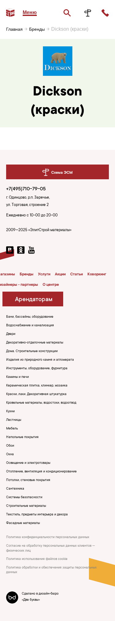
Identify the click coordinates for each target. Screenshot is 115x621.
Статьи (76, 274)
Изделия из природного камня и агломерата (40, 360)
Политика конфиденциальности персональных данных (47, 537)
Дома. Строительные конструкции (32, 351)
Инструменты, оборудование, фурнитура (36, 369)
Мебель (12, 429)
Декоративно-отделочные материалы (34, 343)
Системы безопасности (24, 497)
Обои (10, 446)
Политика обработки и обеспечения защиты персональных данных (51, 570)
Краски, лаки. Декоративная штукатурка (36, 394)
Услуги (44, 274)
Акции (60, 274)
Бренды (37, 29)
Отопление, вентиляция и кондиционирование (41, 472)
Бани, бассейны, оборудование (29, 317)
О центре (51, 285)
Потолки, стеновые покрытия (28, 480)
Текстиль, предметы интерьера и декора (37, 515)
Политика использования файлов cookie (36, 559)
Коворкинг (96, 274)
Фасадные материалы (23, 523)
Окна (10, 454)
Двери (10, 334)
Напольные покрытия (22, 437)
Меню (30, 12)
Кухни (10, 411)
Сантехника (15, 489)
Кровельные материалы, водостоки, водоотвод (41, 403)
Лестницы (13, 420)
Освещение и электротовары (28, 463)
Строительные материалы (26, 506)
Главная (14, 29)
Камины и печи (17, 377)
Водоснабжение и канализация (30, 326)
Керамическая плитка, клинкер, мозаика (36, 386)
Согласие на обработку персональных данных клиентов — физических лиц (50, 548)
